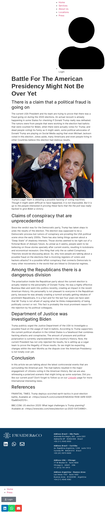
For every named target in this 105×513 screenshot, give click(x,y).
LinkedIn (72, 377)
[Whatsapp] (14, 444)
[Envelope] (22, 444)
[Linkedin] (5, 444)
